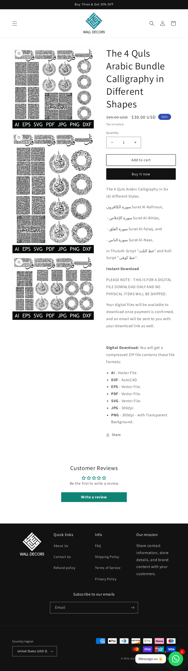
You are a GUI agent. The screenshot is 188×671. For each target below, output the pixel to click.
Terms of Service (108, 568)
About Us (61, 546)
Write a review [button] (94, 497)
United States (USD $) (32, 651)
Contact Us (62, 557)
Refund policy (64, 568)
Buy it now (141, 174)
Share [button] (116, 434)
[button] (14, 23)
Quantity (112, 133)
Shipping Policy (107, 557)
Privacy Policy (105, 579)
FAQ (98, 546)
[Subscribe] (132, 607)
